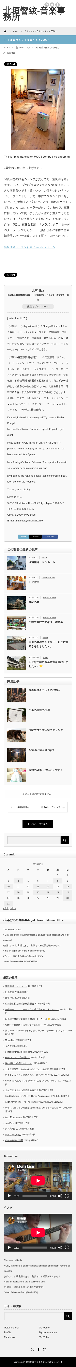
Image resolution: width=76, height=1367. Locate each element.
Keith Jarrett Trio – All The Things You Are (25, 1102)
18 (18, 892)
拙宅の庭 (34, 602)
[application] (38, 1181)
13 (38, 886)
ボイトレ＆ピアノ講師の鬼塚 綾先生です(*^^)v (29, 1075)
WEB (23, 536)
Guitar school (11, 1327)
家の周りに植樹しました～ (18, 1063)
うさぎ (8, 1046)
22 (58, 892)
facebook (57, 4)
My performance (48, 1332)
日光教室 (34, 582)
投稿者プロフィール (38, 306)
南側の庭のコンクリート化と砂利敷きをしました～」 (48, 644)
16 (67, 886)
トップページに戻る (38, 824)
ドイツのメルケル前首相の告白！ (22, 1090)
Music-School (48, 577)
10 (8, 886)
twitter (52, 4)
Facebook (50, 536)
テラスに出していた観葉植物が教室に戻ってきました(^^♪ (34, 1107)
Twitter (35, 536)
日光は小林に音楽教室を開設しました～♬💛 (48, 664)
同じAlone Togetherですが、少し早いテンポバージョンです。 (36, 1030)
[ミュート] (60, 1196)
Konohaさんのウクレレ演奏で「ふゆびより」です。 (31, 1080)
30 (67, 898)
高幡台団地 (23, 807)
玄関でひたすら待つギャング (46, 730)
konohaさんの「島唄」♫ (17, 1057)
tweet (21, 47)
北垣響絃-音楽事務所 (34, 13)
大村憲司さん (11, 1128)
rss (46, 4)
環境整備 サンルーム (42, 562)
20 (38, 892)
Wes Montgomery (13, 1117)
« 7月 (6, 908)
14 (48, 886)
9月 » (13, 908)
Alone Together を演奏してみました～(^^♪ (26, 1025)
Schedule (44, 1327)
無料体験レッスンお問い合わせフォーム (29, 247)
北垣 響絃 (11, 53)
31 (8, 903)
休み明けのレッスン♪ (52, 807)
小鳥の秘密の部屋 (39, 710)
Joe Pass (9, 1123)
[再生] (9, 1196)
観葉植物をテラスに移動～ (44, 690)
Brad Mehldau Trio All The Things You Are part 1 (28, 1096)
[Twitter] (32, 1349)
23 (67, 892)
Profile (7, 1332)
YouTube (44, 1337)
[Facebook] (38, 1349)
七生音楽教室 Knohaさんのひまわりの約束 (27, 1069)
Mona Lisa (10, 1040)
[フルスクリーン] (67, 1196)
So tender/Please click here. (19, 1052)
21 (48, 892)
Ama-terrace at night (41, 750)
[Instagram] (44, 1349)
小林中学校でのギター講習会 (46, 622)
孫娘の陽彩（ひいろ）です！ (46, 769)
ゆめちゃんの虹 (13, 1134)
